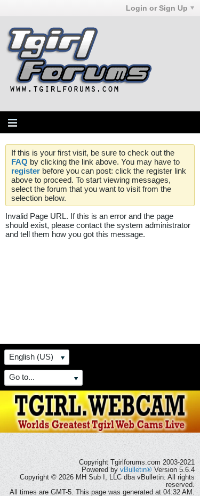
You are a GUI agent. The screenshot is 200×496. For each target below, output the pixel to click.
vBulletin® (136, 470)
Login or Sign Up (157, 8)
